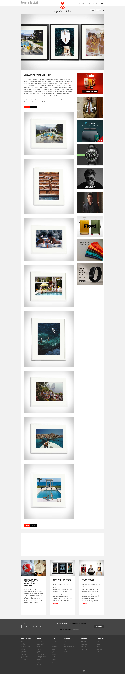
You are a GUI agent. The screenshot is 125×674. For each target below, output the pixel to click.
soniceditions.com (68, 100)
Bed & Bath (54, 646)
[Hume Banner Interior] (90, 131)
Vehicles (100, 639)
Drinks (65, 643)
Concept (99, 644)
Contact (39, 671)
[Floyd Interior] (90, 226)
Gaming (23, 649)
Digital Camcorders (25, 646)
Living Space (55, 654)
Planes (98, 651)
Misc (98, 648)
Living (54, 639)
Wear (39, 639)
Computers (23, 644)
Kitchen (53, 651)
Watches (39, 664)
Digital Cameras (25, 648)
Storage (54, 659)
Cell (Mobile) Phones (26, 643)
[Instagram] (93, 3)
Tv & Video (23, 659)
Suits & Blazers (40, 657)
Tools (22, 657)
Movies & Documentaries (69, 646)
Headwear (39, 653)
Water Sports (84, 649)
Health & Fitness (85, 643)
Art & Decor (54, 643)
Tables (53, 661)
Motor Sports (84, 646)
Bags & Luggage (41, 643)
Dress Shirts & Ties (41, 648)
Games (53, 649)
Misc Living (54, 656)
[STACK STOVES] (91, 568)
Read (65, 649)
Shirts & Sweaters (41, 654)
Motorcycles (99, 649)
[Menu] (102, 3)
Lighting (54, 653)
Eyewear (39, 649)
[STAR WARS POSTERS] (62, 568)
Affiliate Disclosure (55, 671)
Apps (22, 641)
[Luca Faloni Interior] (90, 202)
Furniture (54, 648)
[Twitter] (83, 3)
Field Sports (84, 641)
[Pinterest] (86, 3)
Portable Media (24, 656)
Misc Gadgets (24, 654)
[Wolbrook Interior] (90, 155)
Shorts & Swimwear (41, 656)
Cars (98, 643)
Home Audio (24, 653)
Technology (26, 639)
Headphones (24, 651)
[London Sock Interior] (90, 250)
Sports (84, 639)
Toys (53, 662)
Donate (65, 641)
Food (65, 644)
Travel (65, 653)
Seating (53, 657)
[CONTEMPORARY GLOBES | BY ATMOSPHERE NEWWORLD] (33, 568)
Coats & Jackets (40, 644)
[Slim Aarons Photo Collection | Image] (62, 42)
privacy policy (76, 629)
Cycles (98, 646)
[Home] (62, 5)
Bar (52, 644)
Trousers (39, 661)
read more (26, 606)
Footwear (39, 651)
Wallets (38, 662)
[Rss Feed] (96, 3)
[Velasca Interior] (90, 107)
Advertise (45, 671)
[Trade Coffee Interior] (90, 83)
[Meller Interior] (90, 178)
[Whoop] (90, 274)
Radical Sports (84, 648)
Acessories (39, 641)
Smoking (66, 651)
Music (65, 648)
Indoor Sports (84, 644)
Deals (38, 646)
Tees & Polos (40, 659)
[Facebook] (79, 3)
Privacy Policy (24, 671)
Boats (98, 641)
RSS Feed (32, 671)
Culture (67, 639)
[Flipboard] (89, 3)
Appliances (54, 641)
